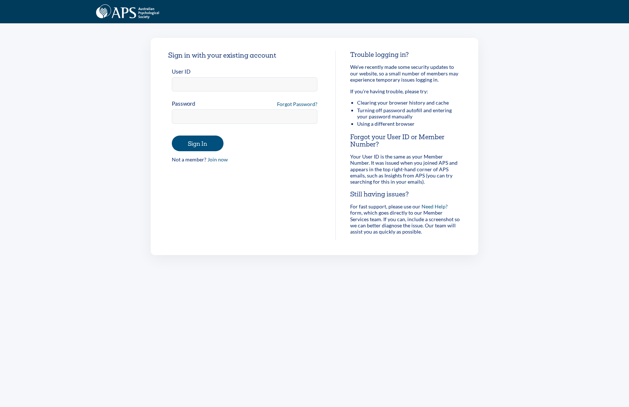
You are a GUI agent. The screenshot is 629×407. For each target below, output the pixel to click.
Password (183, 103)
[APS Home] (127, 11)
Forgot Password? (297, 104)
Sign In (197, 143)
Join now (217, 159)
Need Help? (435, 206)
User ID (181, 71)
